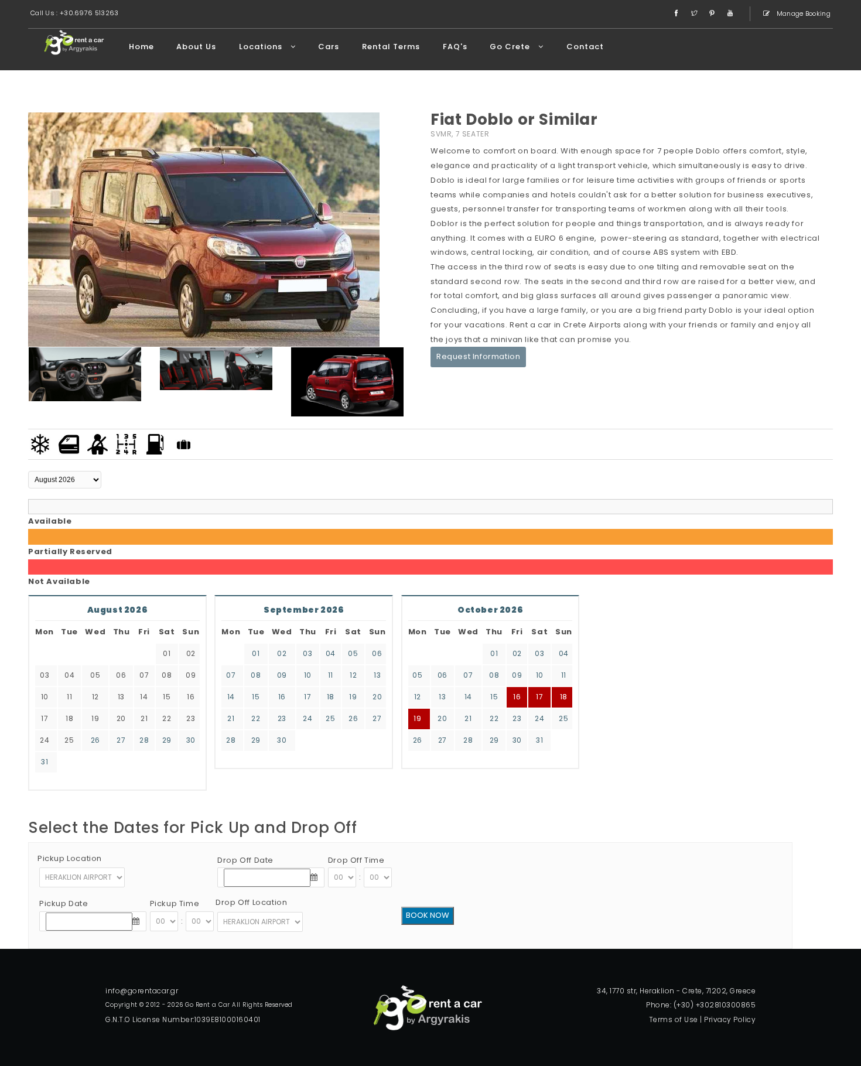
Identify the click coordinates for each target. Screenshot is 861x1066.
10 (308, 675)
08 (256, 675)
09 (282, 675)
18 (330, 697)
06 (377, 653)
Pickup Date (63, 903)
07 (230, 675)
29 (167, 740)
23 (282, 718)
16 (282, 697)
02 (281, 653)
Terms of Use (673, 1019)
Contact (585, 46)
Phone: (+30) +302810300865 (701, 1005)
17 (307, 697)
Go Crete (511, 46)
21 (230, 718)
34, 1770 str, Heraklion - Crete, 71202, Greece (676, 991)
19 (353, 697)
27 (121, 740)
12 (353, 675)
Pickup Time (175, 903)
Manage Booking (803, 13)
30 (191, 740)
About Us (196, 46)
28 (144, 740)
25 (330, 718)
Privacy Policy (730, 1019)
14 (231, 697)
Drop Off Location (251, 902)
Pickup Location (69, 858)
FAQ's (455, 46)
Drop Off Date (245, 860)
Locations (262, 46)
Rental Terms (391, 46)
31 (44, 762)
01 (255, 653)
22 (255, 718)
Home (141, 46)
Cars (328, 46)
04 (331, 653)
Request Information (478, 356)
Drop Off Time (356, 860)
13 (377, 675)
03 (307, 653)
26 (95, 740)
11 (330, 675)
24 (307, 718)
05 (353, 653)
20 (377, 697)
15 (255, 697)
